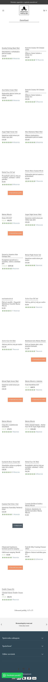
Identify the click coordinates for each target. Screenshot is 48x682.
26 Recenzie (39, 559)
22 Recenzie (16, 472)
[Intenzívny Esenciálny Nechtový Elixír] (12, 490)
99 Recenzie (16, 58)
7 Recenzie (15, 432)
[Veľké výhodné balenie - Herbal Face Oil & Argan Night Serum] (35, 408)
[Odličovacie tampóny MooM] (12, 534)
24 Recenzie (39, 474)
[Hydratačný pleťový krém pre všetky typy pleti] (12, 76)
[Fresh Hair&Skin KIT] (35, 367)
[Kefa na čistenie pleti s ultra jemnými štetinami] (35, 327)
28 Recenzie (16, 184)
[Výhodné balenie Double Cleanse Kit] (12, 576)
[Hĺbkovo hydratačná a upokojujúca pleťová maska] (35, 118)
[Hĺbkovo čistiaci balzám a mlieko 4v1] (35, 34)
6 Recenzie (38, 432)
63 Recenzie (39, 142)
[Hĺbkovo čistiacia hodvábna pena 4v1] (35, 534)
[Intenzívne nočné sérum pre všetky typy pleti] (12, 118)
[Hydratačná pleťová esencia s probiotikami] (35, 158)
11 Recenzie (16, 311)
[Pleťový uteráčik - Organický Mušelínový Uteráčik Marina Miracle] (12, 285)
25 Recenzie (16, 223)
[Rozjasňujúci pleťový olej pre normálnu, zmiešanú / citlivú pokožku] (12, 159)
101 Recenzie (39, 60)
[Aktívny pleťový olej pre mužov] (35, 285)
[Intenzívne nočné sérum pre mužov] (35, 241)
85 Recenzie (16, 100)
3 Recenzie (38, 307)
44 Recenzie (16, 142)
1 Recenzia (15, 349)
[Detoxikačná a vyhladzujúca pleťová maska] (12, 34)
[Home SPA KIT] (12, 201)
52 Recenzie (39, 102)
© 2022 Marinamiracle (24, 674)
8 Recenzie (15, 269)
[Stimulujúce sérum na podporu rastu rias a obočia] (12, 448)
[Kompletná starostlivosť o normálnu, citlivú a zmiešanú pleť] (12, 241)
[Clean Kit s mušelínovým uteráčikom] (12, 408)
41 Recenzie (39, 181)
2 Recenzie (38, 265)
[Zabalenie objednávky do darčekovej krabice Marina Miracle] (35, 490)
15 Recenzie (39, 225)
